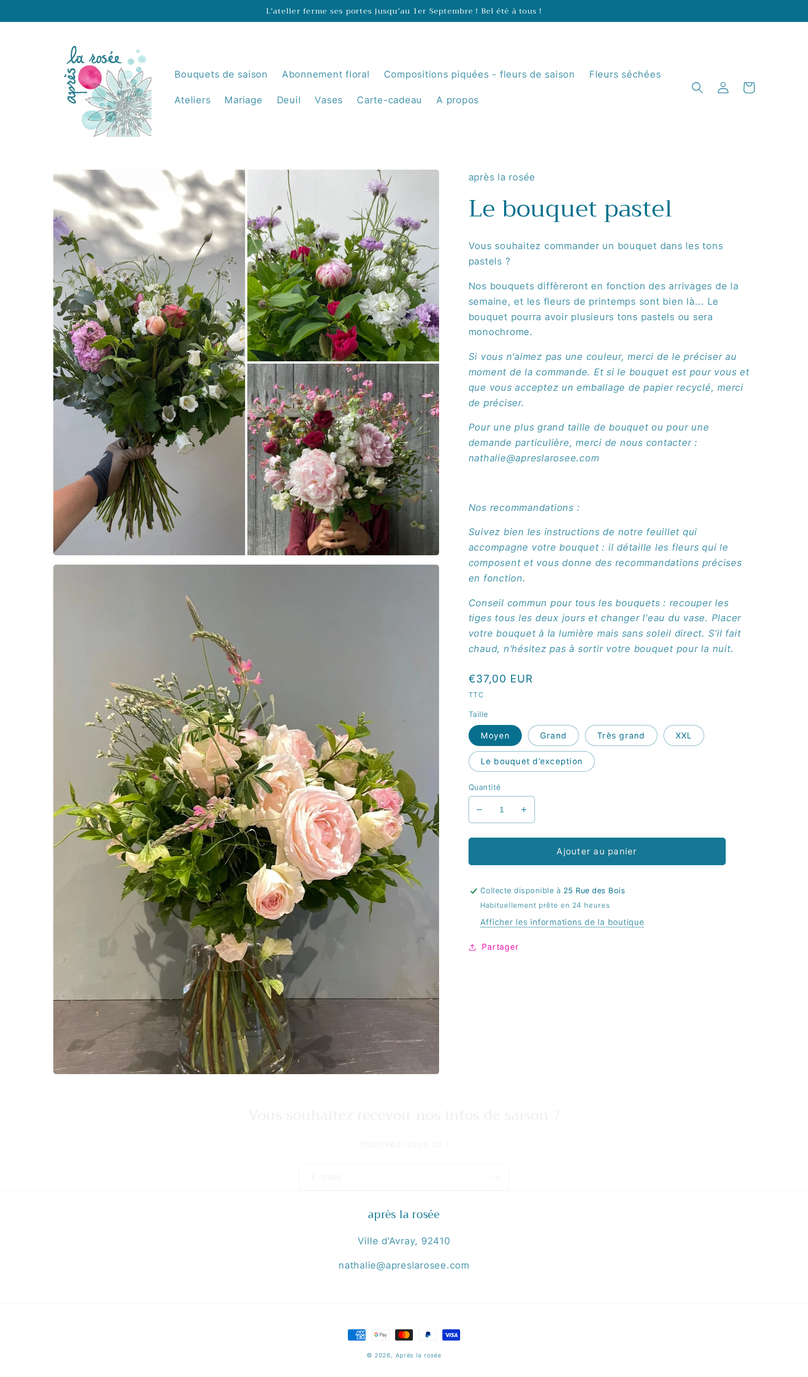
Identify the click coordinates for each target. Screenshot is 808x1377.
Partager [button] (500, 947)
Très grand (621, 735)
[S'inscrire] (496, 1177)
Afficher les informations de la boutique (562, 922)
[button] (697, 87)
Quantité (485, 787)
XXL (684, 735)
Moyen (495, 735)
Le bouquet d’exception (532, 762)
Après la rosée (418, 1355)
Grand (553, 735)
